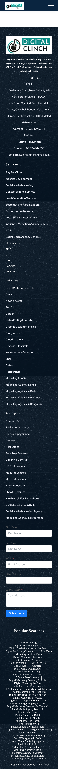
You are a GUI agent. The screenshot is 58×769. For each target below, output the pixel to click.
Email (9, 558)
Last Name (11, 543)
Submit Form (16, 613)
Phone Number (13, 574)
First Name (11, 527)
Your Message (13, 589)
